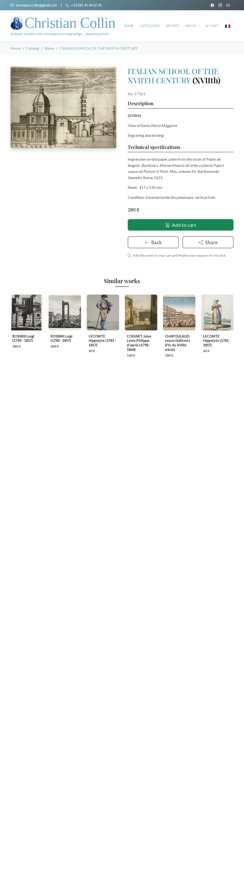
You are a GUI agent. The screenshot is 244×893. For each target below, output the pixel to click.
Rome (49, 48)
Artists (172, 26)
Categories (150, 26)
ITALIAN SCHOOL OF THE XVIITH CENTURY (173, 75)
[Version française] (227, 25)
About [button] (191, 26)
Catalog (32, 48)
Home (129, 26)
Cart (214, 26)
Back (156, 242)
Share (211, 242)
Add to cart (184, 225)
